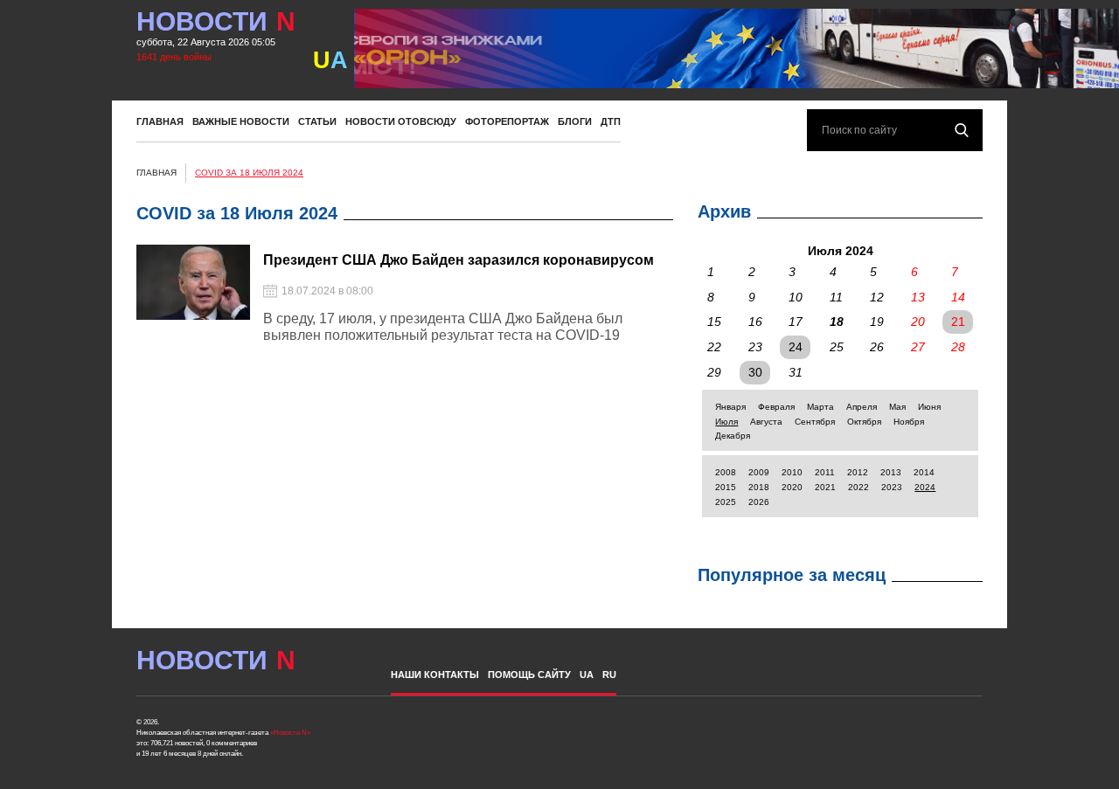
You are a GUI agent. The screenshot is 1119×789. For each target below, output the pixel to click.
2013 (890, 472)
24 (796, 347)
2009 (758, 472)
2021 (825, 487)
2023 (891, 487)
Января (730, 407)
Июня (929, 407)
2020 (792, 487)
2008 (725, 472)
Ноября (908, 421)
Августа (766, 421)
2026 (758, 502)
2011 (825, 472)
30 (755, 372)
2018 (758, 487)
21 (958, 322)
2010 (792, 472)
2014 (924, 472)
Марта (820, 407)
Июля (726, 421)
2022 (858, 487)
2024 (924, 487)
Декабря (732, 435)
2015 (725, 487)
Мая (897, 407)
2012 (857, 472)
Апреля (861, 407)
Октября (864, 421)
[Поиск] (962, 130)
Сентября (815, 421)
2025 (725, 502)
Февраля (776, 407)
